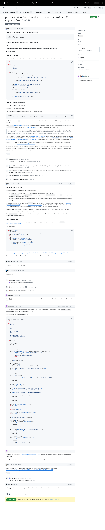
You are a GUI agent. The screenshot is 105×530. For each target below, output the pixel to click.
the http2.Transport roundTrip (37, 136)
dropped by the (52, 137)
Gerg (9, 28)
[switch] (8, 154)
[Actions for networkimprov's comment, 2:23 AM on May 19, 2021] (74, 271)
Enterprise (46, 3)
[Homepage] (3, 3)
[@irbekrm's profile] (7, 465)
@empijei (23, 265)
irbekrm (10, 464)
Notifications (78, 7)
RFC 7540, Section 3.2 (32, 127)
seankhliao (11, 261)
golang (6, 8)
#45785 (33, 58)
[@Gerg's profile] (7, 28)
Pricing (54, 3)
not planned (26, 494)
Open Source (36, 3)
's (19, 125)
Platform (9, 3)
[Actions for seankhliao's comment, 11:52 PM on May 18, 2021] (74, 261)
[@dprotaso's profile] (7, 295)
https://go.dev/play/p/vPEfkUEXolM (31, 454)
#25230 (37, 139)
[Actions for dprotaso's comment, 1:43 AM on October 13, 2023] (74, 295)
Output (11, 51)
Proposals (29, 287)
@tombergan (17, 265)
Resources (26, 3)
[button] (72, 62)
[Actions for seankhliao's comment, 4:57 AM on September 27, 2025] (74, 484)
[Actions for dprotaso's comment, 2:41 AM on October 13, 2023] (74, 306)
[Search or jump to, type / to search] (85, 3)
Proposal (27, 175)
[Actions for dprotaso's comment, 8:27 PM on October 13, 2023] (74, 451)
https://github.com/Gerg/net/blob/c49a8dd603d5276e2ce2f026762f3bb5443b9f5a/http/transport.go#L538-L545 (40, 253)
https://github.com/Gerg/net (13, 223)
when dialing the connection (35, 204)
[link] (11, 159)
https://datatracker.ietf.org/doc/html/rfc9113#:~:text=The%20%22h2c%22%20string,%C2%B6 (29, 469)
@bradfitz (10, 265)
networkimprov (12, 270)
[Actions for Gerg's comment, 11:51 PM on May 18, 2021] (74, 184)
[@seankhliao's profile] (7, 261)
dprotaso (10, 295)
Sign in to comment (53, 499)
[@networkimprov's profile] (7, 271)
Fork (88, 7)
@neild (10, 298)
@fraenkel (10, 274)
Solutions (17, 3)
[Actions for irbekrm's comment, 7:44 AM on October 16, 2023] (74, 465)
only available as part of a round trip (26, 144)
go (11, 8)
